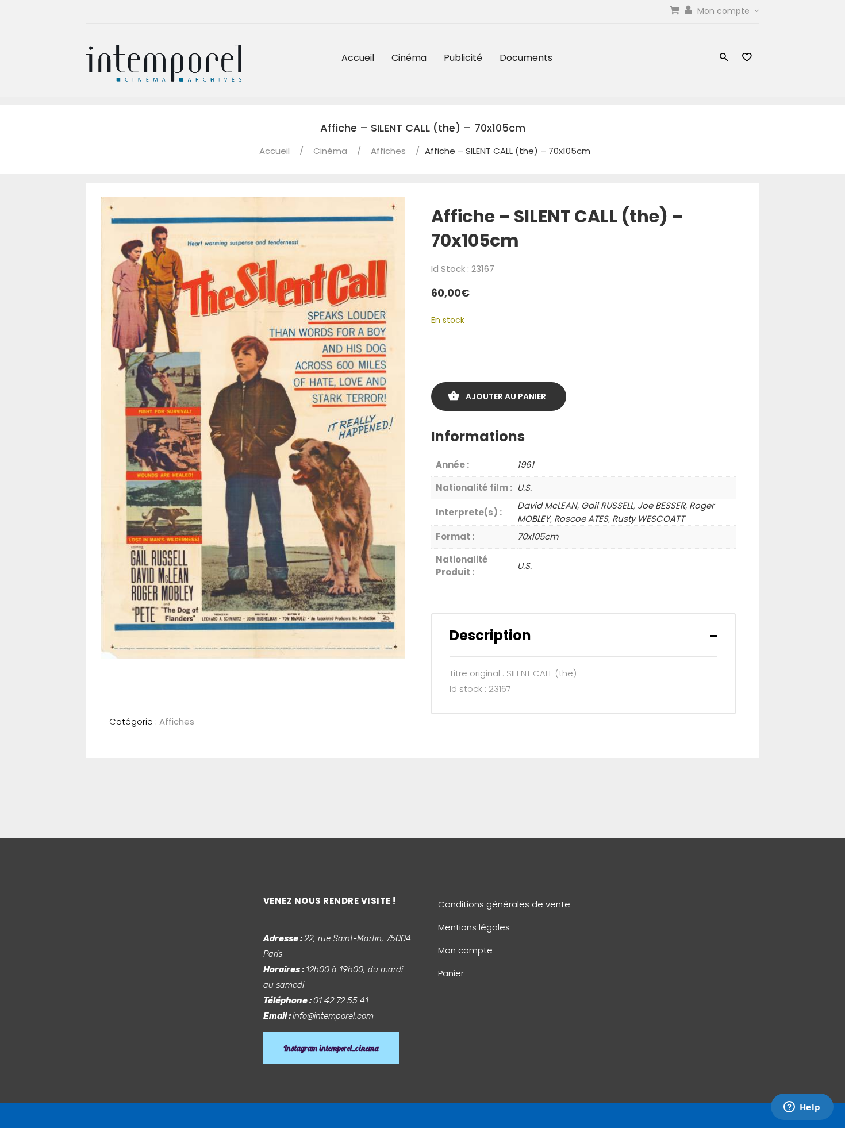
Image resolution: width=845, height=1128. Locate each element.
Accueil (357, 57)
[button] (724, 58)
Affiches (388, 151)
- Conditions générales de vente (500, 904)
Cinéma (409, 57)
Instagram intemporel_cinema (331, 1048)
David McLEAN (547, 505)
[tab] (583, 635)
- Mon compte (462, 950)
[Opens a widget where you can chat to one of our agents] (802, 1108)
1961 (525, 465)
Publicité (463, 57)
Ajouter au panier (506, 396)
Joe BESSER (661, 505)
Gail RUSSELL (607, 505)
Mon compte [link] (724, 11)
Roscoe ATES (581, 519)
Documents (526, 57)
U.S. (524, 488)
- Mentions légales (470, 927)
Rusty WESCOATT (648, 519)
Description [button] (490, 635)
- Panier (447, 973)
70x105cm (537, 536)
